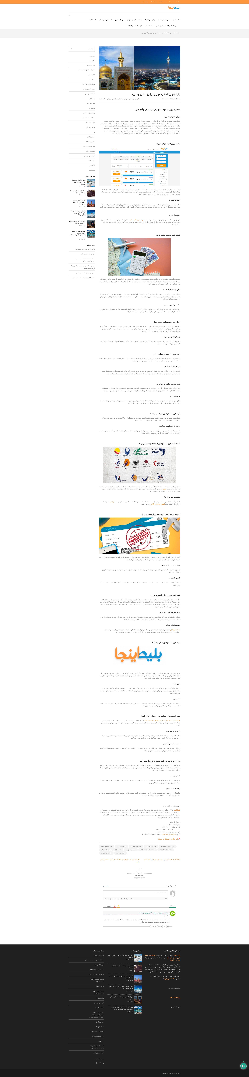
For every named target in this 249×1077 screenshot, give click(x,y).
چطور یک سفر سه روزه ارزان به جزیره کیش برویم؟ (78, 182)
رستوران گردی (91, 137)
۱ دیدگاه (101, 99)
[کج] (108, 899)
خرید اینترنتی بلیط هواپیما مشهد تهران (111, 850)
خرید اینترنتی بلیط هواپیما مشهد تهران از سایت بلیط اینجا (162, 720)
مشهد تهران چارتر (130, 850)
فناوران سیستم (167, 1073)
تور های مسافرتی (145, 2)
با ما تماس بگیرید (169, 979)
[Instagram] (96, 1063)
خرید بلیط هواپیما (163, 2)
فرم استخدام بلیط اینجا (135, 26)
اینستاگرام (166, 839)
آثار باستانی (92, 60)
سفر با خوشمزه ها (90, 142)
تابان (152, 504)
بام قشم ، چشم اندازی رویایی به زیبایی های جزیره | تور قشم (162, 859)
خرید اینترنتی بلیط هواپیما (167, 846)
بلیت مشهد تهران (121, 846)
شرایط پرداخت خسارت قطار (82, 249)
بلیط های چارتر (175, 630)
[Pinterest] (100, 1063)
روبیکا (160, 839)
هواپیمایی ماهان (121, 853)
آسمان (162, 504)
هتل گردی (92, 170)
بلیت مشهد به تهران (106, 846)
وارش (158, 504)
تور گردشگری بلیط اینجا (89, 84)
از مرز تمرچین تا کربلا (85, 254)
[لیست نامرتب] (119, 899)
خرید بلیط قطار (154, 2)
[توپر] (105, 899)
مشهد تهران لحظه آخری (165, 850)
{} (129, 898)
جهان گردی (92, 99)
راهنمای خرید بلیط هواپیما (124, 99)
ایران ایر (112, 501)
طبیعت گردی (91, 161)
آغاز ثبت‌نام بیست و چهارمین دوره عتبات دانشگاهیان (79, 202)
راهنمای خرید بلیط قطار (89, 113)
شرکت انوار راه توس (169, 834)
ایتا (177, 839)
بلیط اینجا (177, 955)
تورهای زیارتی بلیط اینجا (89, 89)
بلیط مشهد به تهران (151, 846)
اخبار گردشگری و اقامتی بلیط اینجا (86, 70)
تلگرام (172, 839)
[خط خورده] (113, 899)
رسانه (140, 20)
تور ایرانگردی (131, 20)
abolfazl (173, 99)
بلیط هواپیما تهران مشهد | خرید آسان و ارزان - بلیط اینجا (153, 913)
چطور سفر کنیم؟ (150, 20)
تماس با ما (171, 2)
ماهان (164, 489)
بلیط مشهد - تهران (136, 846)
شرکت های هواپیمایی (112, 99)
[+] (132, 898)
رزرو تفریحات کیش (90, 127)
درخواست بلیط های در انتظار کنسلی (166, 26)
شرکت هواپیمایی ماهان (137, 220)
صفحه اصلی (176, 20)
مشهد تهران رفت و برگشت (147, 850)
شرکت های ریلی (90, 151)
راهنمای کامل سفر (90, 123)
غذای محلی (92, 165)
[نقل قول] (121, 899)
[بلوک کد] (124, 899)
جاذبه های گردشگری (164, 20)
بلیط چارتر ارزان (175, 960)
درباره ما (178, 2)
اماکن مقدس (91, 75)
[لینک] (127, 899)
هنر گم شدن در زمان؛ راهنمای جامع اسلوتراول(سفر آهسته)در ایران (77, 234)
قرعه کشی (93, 20)
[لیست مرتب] (116, 899)
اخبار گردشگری (119, 20)
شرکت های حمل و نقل (105, 20)
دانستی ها (92, 108)
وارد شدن (106, 886)
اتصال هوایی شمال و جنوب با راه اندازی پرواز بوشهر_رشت (77, 213)
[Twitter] (103, 1063)
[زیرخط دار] (110, 899)
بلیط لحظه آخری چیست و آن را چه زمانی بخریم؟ (77, 222)
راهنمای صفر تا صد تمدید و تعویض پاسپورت (77, 191)
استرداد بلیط (149, 26)
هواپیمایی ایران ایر (106, 853)
